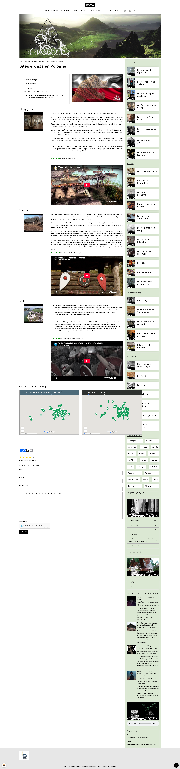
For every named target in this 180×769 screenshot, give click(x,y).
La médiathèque (143, 525)
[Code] (54, 493)
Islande (154, 460)
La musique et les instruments (145, 311)
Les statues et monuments (143, 546)
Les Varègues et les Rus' (146, 130)
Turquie (131, 486)
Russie (145, 480)
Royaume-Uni (133, 480)
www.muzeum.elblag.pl (67, 158)
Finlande (131, 454)
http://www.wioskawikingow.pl (70, 253)
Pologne (42, 61)
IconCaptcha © (47, 527)
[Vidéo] (51, 493)
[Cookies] (4, 765)
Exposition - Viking (144, 646)
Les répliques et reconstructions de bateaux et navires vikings (143, 540)
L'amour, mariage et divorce (146, 205)
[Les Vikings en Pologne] (97, 88)
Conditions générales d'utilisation (88, 766)
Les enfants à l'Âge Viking (146, 118)
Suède (155, 480)
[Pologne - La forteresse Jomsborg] (33, 223)
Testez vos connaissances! (138, 587)
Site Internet (23, 485)
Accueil (46, 11)
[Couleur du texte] (33, 493)
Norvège (140, 467)
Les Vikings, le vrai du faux (146, 83)
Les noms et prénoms (143, 193)
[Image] (48, 493)
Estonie (155, 447)
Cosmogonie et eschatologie (144, 365)
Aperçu (60, 493)
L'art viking (142, 300)
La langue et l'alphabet (143, 240)
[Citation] (36, 493)
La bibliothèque (143, 521)
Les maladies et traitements (144, 283)
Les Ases (141, 376)
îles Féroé (131, 460)
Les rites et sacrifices (142, 426)
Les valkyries (143, 394)
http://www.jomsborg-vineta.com (71, 338)
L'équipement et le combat (146, 334)
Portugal (148, 473)
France (141, 454)
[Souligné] (26, 493)
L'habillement (143, 263)
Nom (20, 469)
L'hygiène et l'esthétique (143, 182)
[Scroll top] (176, 765)
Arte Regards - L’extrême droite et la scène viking (147, 624)
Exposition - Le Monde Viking (145, 598)
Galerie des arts (96, 11)
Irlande (143, 460)
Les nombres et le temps (146, 229)
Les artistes (143, 534)
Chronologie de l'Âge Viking (144, 71)
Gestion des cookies (109, 766)
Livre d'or (108, 11)
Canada (149, 441)
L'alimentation (144, 272)
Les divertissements (147, 171)
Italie (130, 467)
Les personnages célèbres (145, 94)
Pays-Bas (153, 467)
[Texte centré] (39, 493)
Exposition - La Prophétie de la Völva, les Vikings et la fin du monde (148, 674)
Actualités (65, 11)
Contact (116, 11)
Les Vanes (142, 385)
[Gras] (21, 493)
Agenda (75, 11)
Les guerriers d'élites (143, 142)
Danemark (132, 447)
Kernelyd (54, 11)
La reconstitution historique (143, 530)
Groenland (153, 454)
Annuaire (83, 11)
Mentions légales (70, 766)
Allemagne (132, 441)
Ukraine (148, 486)
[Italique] (23, 493)
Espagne (144, 447)
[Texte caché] (45, 493)
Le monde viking (31, 61)
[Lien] (42, 493)
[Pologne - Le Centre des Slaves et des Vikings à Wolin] (33, 314)
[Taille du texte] (29, 493)
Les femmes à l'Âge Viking (146, 106)
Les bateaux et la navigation (145, 322)
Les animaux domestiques (143, 217)
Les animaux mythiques (143, 405)
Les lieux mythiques (146, 415)
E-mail (21, 477)
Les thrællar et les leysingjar (146, 153)
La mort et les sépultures (144, 252)
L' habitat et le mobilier (144, 346)
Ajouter (24, 532)
